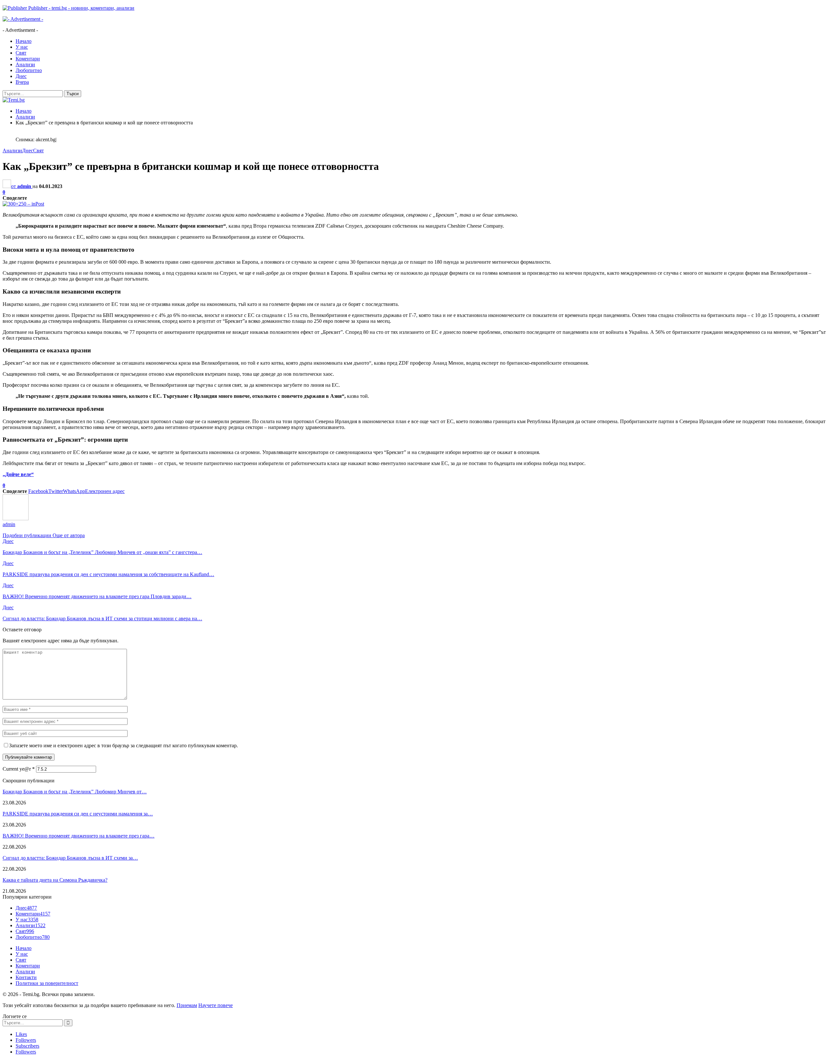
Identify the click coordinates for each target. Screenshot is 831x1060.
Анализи (25, 64)
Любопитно (29, 70)
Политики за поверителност (47, 983)
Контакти (26, 977)
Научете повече (215, 1005)
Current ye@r (19, 769)
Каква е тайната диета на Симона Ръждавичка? (55, 880)
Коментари (28, 58)
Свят (21, 53)
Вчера (22, 82)
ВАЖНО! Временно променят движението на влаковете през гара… (79, 836)
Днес (21, 76)
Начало (23, 41)
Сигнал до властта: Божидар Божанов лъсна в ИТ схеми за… (70, 858)
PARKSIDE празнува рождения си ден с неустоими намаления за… (78, 813)
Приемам (187, 1005)
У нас (22, 47)
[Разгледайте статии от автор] (16, 518)
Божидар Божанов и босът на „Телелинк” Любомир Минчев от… (75, 791)
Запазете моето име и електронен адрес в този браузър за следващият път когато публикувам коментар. (123, 745)
